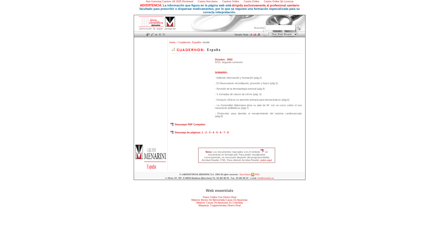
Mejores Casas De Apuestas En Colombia (219, 202)
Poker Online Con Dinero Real (219, 197)
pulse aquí (266, 160)
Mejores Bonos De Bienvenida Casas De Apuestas (219, 200)
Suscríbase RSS (250, 174)
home (172, 42)
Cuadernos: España (189, 42)
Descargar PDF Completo (189, 124)
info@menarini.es (265, 178)
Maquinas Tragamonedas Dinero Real (219, 205)
